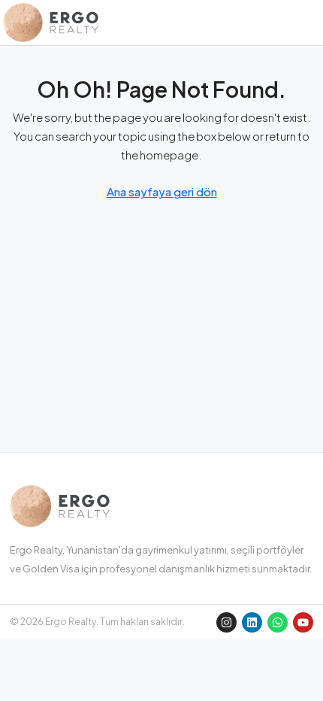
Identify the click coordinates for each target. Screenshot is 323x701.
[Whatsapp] (277, 622)
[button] (308, 22)
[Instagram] (226, 622)
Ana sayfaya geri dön (162, 191)
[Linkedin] (252, 622)
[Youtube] (303, 622)
